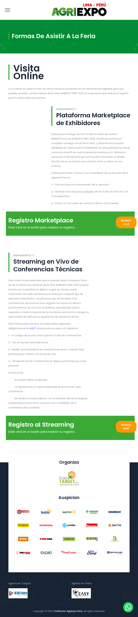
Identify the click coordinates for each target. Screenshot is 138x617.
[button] (128, 607)
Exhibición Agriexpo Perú (69, 611)
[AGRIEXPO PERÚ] (79, 10)
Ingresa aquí (126, 222)
